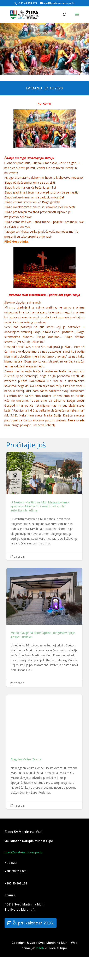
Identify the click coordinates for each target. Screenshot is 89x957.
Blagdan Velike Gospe (44, 751)
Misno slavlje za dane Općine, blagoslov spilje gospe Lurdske (44, 627)
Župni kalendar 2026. (33, 923)
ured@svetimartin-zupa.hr (24, 852)
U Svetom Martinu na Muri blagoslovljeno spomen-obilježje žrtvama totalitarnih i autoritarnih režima (44, 506)
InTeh (39, 948)
